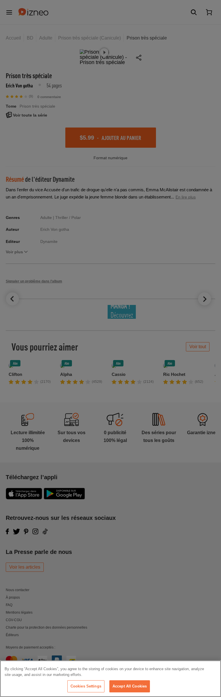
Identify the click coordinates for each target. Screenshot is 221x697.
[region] (110, 678)
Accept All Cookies (130, 686)
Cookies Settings (86, 686)
